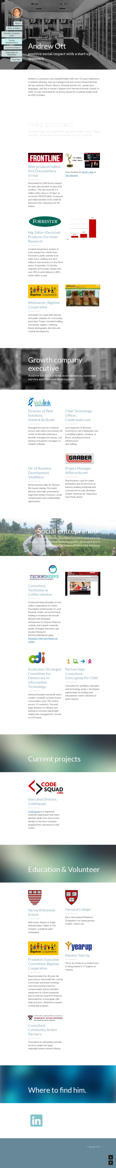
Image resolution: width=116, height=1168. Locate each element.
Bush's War (87, 172)
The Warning (71, 175)
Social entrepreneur (12, 41)
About (18, 23)
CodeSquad (34, 811)
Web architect (14, 28)
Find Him (16, 59)
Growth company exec (12, 34)
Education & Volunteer (12, 53)
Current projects (13, 47)
